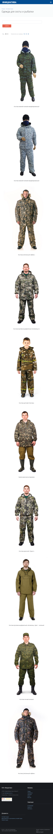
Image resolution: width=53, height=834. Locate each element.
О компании (30, 805)
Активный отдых (9, 8)
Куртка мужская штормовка (27, 477)
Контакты (30, 808)
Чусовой (30, 794)
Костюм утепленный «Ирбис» (26, 255)
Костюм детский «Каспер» (26, 403)
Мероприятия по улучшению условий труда (12, 818)
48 (28, 34)
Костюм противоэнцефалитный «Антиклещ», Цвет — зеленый (26, 625)
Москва (29, 797)
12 (24, 34)
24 (26, 34)
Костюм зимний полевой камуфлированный (26, 106)
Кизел (29, 796)
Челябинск (30, 793)
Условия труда (5, 817)
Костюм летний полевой (27, 699)
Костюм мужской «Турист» (26, 551)
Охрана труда (5, 820)
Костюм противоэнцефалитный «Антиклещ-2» (26, 329)
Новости (30, 807)
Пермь (29, 791)
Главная (3, 8)
